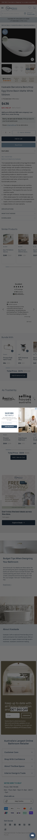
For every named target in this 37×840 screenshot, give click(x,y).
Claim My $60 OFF (9, 426)
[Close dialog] (36, 408)
